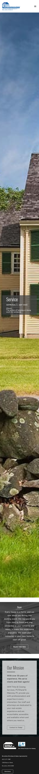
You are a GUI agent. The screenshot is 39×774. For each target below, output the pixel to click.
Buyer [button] (19, 607)
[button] (35, 6)
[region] (19, 628)
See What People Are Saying (27, 748)
